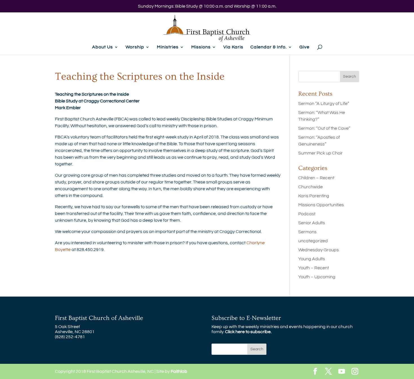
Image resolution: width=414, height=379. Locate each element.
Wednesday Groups (318, 250)
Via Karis (233, 47)
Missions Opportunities (321, 205)
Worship (135, 47)
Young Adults (311, 259)
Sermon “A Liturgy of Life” (323, 103)
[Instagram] (354, 372)
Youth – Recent (313, 268)
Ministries (168, 47)
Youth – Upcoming (316, 277)
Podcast (306, 214)
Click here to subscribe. (248, 331)
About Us (102, 47)
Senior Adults (311, 223)
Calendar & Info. (268, 47)
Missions (201, 47)
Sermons (307, 232)
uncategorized (313, 241)
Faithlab (179, 371)
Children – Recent (316, 178)
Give (304, 47)
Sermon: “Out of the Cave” (324, 128)
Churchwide (310, 187)
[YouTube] (341, 372)
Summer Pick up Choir (320, 153)
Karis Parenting (313, 196)
